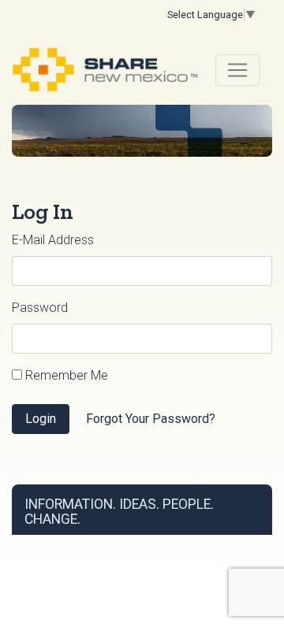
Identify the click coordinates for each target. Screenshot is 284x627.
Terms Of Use (76, 539)
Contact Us (231, 539)
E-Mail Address (53, 239)
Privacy (123, 539)
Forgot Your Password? (150, 418)
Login (40, 418)
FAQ (196, 539)
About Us (163, 539)
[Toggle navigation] (237, 70)
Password (40, 307)
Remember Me (65, 375)
